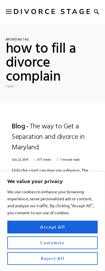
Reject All (52, 258)
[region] (52, 221)
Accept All (52, 227)
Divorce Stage (52, 11)
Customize (52, 242)
